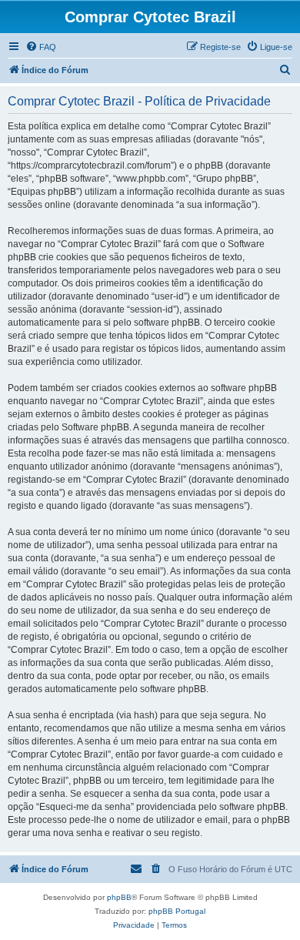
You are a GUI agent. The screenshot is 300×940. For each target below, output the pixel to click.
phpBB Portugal (176, 911)
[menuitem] (40, 47)
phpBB (119, 897)
